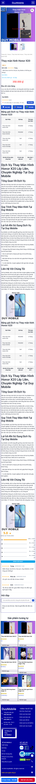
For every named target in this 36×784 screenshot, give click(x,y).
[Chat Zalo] (32, 755)
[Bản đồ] (32, 766)
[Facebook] (32, 772)
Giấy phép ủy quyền (7, 761)
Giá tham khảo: (9, 780)
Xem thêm (4, 75)
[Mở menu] (3, 3)
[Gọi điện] (32, 761)
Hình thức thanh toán (25, 711)
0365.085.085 (7, 714)
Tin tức (3, 751)
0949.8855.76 (7, 719)
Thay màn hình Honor (17, 54)
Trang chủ (4, 54)
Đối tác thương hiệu (7, 754)
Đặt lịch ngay (5, 645)
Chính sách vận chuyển (25, 726)
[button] (32, 10)
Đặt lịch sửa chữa (26, 780)
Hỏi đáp (15, 77)
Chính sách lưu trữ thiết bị (26, 723)
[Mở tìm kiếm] (33, 3)
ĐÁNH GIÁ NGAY (18, 561)
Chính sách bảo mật (24, 717)
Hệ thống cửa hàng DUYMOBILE (8, 733)
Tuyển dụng (5, 745)
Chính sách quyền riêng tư (9, 772)
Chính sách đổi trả (24, 720)
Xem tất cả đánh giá (7, 77)
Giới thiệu (4, 748)
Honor (9, 54)
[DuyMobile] (18, 2)
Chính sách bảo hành (25, 714)
